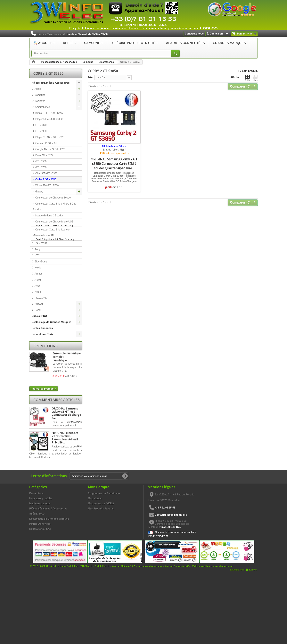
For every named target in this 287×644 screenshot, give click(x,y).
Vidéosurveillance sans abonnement (212, 566)
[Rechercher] (175, 53)
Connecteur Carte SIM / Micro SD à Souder (54, 206)
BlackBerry (40, 261)
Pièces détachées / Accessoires (59, 62)
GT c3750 (40, 167)
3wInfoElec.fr (102, 566)
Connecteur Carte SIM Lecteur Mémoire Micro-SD (54, 234)
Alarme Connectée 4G (177, 566)
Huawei (38, 303)
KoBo (37, 291)
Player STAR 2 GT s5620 (49, 137)
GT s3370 (40, 125)
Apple (37, 88)
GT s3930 (40, 131)
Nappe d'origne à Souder (49, 215)
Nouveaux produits (40, 498)
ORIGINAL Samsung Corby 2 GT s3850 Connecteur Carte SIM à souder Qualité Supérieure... (114, 163)
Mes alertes (95, 498)
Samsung (88, 62)
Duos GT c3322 (44, 155)
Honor (37, 309)
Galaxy (39, 191)
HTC (37, 255)
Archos (38, 273)
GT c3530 (40, 161)
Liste (255, 80)
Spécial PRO (39, 315)
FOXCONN (40, 297)
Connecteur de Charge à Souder (53, 197)
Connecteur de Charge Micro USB (54, 223)
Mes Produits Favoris (101, 508)
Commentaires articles (56, 399)
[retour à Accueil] (33, 62)
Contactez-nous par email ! (171, 514)
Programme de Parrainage (104, 493)
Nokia (37, 267)
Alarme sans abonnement (148, 566)
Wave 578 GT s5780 (47, 185)
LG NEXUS (40, 243)
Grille (247, 80)
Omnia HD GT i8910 (46, 143)
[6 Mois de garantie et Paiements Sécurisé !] (60, 551)
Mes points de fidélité (101, 503)
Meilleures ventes (39, 503)
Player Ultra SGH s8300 (48, 119)
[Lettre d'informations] (125, 476)
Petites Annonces (42, 328)
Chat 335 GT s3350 (46, 173)
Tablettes (39, 100)
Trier (90, 77)
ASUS (38, 279)
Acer (37, 285)
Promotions (45, 346)
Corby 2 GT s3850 (45, 179)
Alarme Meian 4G (121, 566)
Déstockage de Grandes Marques (51, 322)
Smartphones (106, 62)
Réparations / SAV (42, 334)
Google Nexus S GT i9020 (50, 149)
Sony (37, 249)
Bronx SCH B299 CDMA (49, 113)
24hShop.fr (86, 566)
